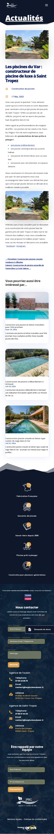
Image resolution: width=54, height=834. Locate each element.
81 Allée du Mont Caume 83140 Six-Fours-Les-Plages (28, 697)
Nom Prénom (14, 625)
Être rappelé (16, 789)
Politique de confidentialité (35, 819)
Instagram (21, 246)
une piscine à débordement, (23, 145)
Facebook (10, 246)
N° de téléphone (15, 778)
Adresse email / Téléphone (19, 637)
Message (12, 649)
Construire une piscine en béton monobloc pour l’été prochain (24, 326)
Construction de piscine (23, 89)
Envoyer (14, 664)
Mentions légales (14, 819)
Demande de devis (39, 629)
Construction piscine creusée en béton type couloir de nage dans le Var (25, 439)
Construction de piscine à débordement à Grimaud (24, 382)
